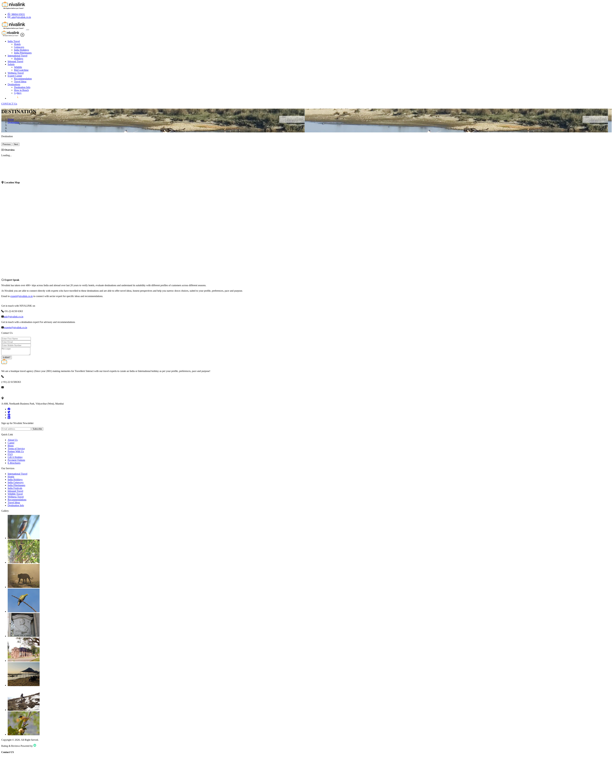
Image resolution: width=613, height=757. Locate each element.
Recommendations (17, 499)
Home (11, 119)
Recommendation (23, 78)
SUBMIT (7, 357)
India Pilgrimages (23, 52)
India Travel (14, 41)
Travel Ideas (20, 81)
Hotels (17, 44)
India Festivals (15, 488)
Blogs (11, 445)
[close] (22, 35)
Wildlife (18, 67)
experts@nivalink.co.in (15, 327)
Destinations (14, 84)
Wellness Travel (16, 73)
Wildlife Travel (15, 494)
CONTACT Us (9, 103)
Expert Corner (15, 75)
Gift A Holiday (15, 457)
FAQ (10, 454)
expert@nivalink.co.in (21, 296)
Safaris (11, 64)
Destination (13, 122)
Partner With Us (16, 451)
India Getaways (15, 482)
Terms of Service (16, 448)
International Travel (17, 55)
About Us (13, 440)
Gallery (18, 93)
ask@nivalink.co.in (13, 316)
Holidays (18, 58)
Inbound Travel (15, 61)
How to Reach (21, 90)
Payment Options (16, 460)
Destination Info (22, 87)
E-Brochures (14, 463)
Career (11, 442)
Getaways (19, 47)
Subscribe (37, 429)
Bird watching (21, 70)
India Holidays (21, 50)
